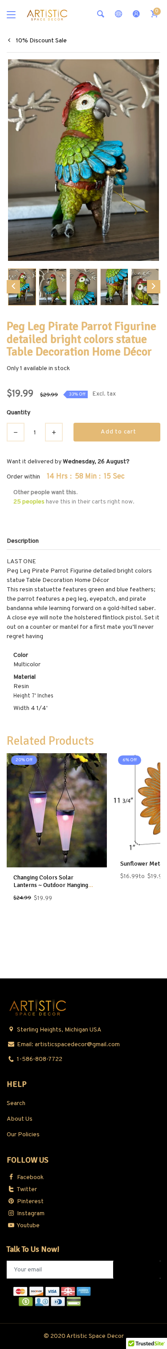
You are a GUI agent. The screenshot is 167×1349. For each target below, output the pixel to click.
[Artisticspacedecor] (47, 14)
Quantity (18, 413)
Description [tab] (23, 541)
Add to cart (118, 432)
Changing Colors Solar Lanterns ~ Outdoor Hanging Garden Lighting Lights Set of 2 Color (54, 888)
